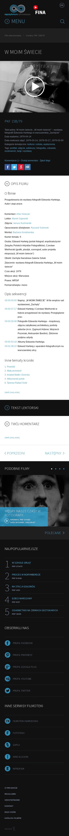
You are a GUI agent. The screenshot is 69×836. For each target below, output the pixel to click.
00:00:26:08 (11, 321)
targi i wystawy (24, 151)
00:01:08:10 (11, 346)
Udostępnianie (12, 800)
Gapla (16, 744)
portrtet (13, 148)
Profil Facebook (23, 643)
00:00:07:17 (11, 309)
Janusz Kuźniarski (22, 223)
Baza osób (10, 812)
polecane (53, 532)
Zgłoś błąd (45, 160)
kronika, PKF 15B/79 (35, 35)
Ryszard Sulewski (40, 227)
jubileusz (30, 148)
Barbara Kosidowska (23, 232)
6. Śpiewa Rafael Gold (16, 383)
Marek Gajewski (20, 218)
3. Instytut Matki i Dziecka (17, 375)
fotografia (41, 148)
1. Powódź (10, 366)
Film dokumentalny (13, 35)
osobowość (10, 151)
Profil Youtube (22, 678)
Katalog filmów (13, 818)
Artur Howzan (23, 214)
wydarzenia (49, 144)
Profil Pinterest (22, 655)
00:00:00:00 (11, 300)
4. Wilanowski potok (14, 379)
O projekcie (11, 788)
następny (53, 453)
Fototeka (18, 733)
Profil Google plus (24, 666)
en (62, 5)
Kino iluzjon (20, 756)
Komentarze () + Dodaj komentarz (21, 160)
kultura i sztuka (34, 144)
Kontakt (9, 806)
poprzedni (16, 453)
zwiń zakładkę (12, 392)
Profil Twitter (21, 690)
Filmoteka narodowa (25, 721)
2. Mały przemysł (13, 370)
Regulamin (10, 794)
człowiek (51, 148)
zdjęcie (21, 148)
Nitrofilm (18, 768)
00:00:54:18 (11, 342)
